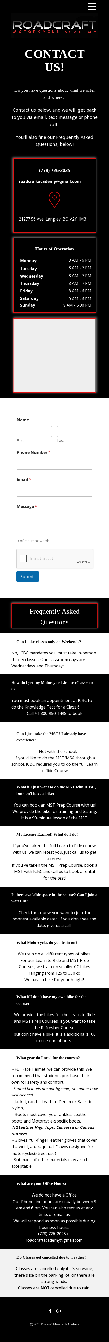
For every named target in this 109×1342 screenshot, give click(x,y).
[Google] (59, 1311)
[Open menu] (92, 6)
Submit (27, 576)
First (20, 440)
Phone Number (34, 452)
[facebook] (50, 1311)
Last (60, 440)
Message (27, 506)
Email (24, 479)
